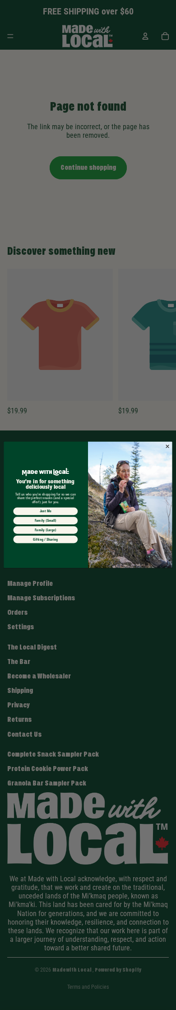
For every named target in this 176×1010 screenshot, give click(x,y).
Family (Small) (46, 521)
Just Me (46, 511)
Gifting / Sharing (45, 539)
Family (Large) (45, 530)
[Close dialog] (167, 446)
